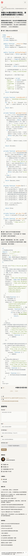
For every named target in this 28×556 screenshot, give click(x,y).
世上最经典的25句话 (5, 535)
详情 (14, 554)
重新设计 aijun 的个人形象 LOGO (8, 498)
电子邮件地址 (4, 430)
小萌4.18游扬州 (4, 533)
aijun (13, 17)
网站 (2, 436)
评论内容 (3, 409)
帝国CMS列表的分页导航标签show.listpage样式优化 (13, 507)
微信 (20, 387)
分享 (5, 7)
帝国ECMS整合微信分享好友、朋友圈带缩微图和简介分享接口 (14, 9)
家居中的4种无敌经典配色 (7, 545)
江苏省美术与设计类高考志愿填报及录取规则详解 (12, 504)
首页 (2, 7)
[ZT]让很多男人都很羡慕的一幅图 (8, 538)
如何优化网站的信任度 (6, 526)
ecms (18, 387)
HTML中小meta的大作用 (6, 528)
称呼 (2, 423)
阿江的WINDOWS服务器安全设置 (8, 540)
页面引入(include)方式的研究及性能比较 (10, 523)
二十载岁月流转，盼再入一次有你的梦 (9, 489)
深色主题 (5, 482)
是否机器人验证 (4, 442)
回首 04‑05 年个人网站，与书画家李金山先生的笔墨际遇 (13, 492)
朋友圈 (23, 387)
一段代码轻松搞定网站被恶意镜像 (9, 401)
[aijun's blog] (2, 2)
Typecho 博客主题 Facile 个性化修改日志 (10, 512)
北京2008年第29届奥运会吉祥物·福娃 (9, 531)
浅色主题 (5, 479)
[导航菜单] (25, 2)
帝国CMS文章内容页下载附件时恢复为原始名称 (11, 509)
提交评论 (4, 449)
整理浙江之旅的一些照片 (6, 542)
